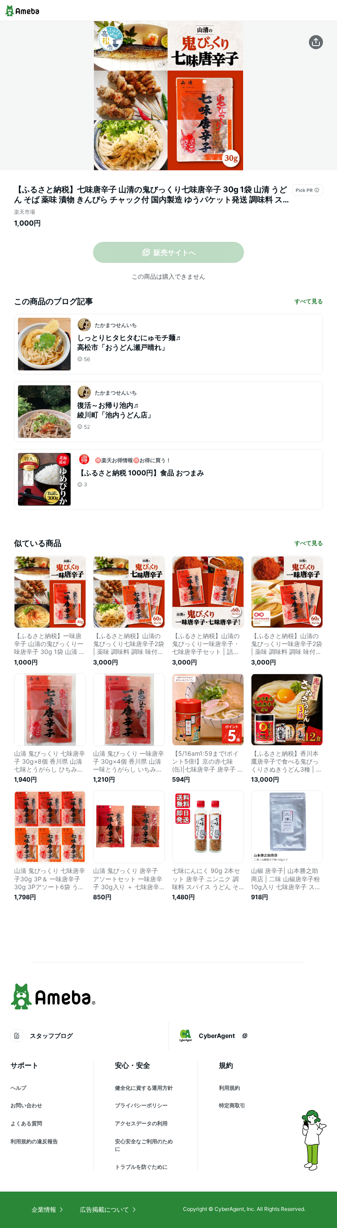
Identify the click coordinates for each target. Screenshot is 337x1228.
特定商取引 (232, 1105)
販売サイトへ (175, 252)
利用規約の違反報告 (34, 1141)
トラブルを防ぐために (141, 1166)
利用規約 (229, 1087)
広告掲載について (104, 1209)
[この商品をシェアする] (316, 42)
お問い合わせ (26, 1105)
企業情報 (44, 1209)
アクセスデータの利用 (141, 1123)
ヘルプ (18, 1087)
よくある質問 (26, 1123)
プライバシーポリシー (141, 1105)
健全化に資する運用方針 (144, 1087)
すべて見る (308, 301)
